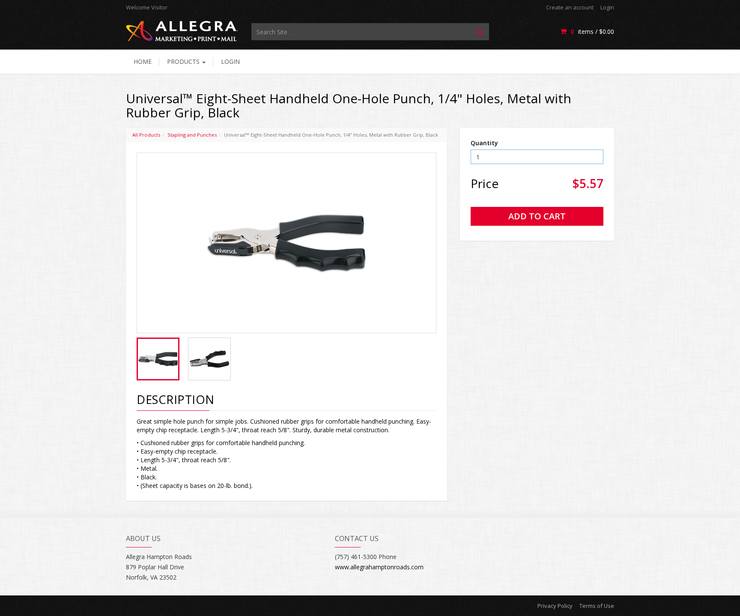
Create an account (570, 7)
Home (143, 61)
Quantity (484, 143)
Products (184, 61)
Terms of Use (596, 606)
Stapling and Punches (192, 135)
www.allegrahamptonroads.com (379, 567)
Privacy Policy (555, 606)
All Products (146, 135)
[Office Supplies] (182, 31)
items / (592, 31)
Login (607, 7)
